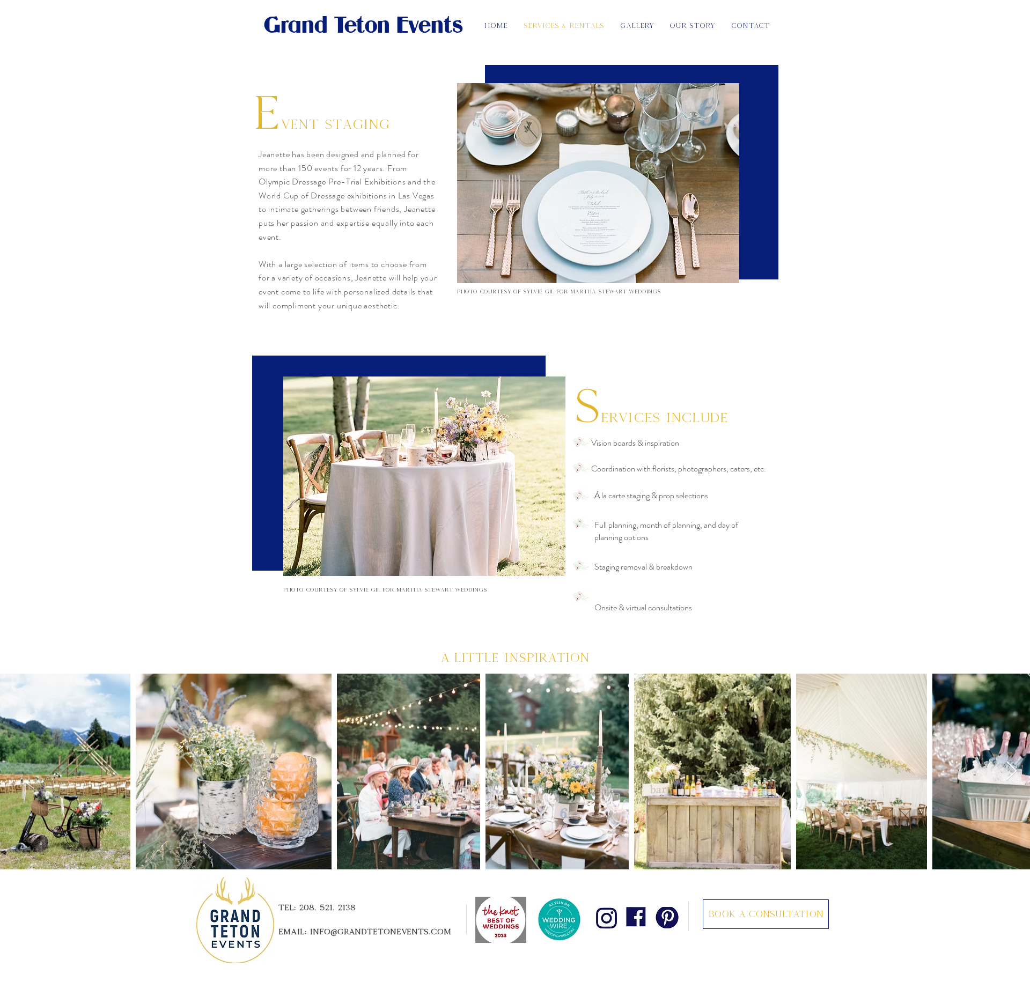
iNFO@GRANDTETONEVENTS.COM (380, 931)
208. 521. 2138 (327, 907)
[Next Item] (1011, 771)
